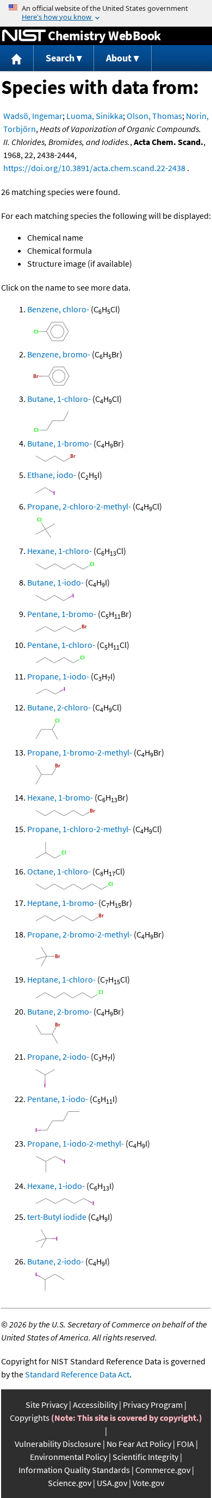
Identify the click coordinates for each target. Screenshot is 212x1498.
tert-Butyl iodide (56, 1216)
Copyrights (29, 1417)
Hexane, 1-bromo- (60, 797)
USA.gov (112, 1482)
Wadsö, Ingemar (33, 115)
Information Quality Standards (74, 1469)
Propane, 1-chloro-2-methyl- (79, 828)
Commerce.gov (162, 1469)
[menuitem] (17, 58)
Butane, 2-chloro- (59, 707)
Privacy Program (153, 1404)
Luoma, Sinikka (94, 115)
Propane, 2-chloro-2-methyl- (79, 506)
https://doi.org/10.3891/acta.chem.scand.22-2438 (94, 167)
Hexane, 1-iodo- (56, 1185)
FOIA (185, 1443)
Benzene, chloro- (58, 309)
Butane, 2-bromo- (59, 1011)
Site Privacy (46, 1404)
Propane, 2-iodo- (58, 1056)
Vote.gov (148, 1482)
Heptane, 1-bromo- (62, 902)
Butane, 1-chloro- (59, 398)
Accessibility (95, 1404)
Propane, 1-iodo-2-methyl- (75, 1143)
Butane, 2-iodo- (55, 1261)
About (119, 58)
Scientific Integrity (145, 1456)
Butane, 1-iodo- (55, 582)
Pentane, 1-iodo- (57, 1098)
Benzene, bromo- (58, 354)
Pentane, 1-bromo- (61, 613)
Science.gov (69, 1482)
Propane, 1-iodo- (58, 676)
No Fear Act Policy (139, 1443)
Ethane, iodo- (51, 474)
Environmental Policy (68, 1456)
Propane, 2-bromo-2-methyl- (79, 934)
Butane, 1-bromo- (59, 443)
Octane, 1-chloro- (59, 871)
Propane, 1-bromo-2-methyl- (79, 752)
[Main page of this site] (17, 58)
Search (60, 58)
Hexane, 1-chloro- (59, 550)
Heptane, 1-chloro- (61, 979)
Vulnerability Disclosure (58, 1443)
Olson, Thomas (154, 115)
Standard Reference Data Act (77, 1374)
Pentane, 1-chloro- (61, 644)
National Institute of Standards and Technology (24, 36)
